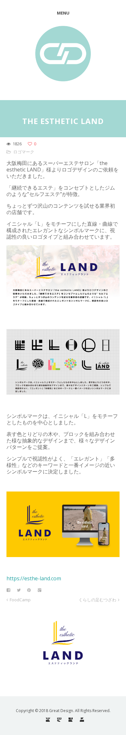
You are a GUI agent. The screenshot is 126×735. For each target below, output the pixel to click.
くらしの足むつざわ (97, 600)
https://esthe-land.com (33, 578)
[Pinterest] (48, 720)
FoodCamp (20, 600)
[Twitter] (82, 720)
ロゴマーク (23, 152)
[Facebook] (70, 720)
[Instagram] (59, 720)
